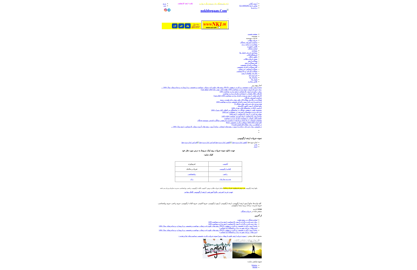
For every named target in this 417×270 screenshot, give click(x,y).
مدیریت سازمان (225, 179)
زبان (191, 179)
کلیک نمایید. (188, 192)
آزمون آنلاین (253, 4)
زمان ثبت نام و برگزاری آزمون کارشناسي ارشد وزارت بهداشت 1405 (232, 222)
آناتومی (225, 164)
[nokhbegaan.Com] (215, 11)
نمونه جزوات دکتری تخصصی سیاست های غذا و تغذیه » (198, 236)
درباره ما (254, 8)
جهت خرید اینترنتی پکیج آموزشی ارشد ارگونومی (213, 192)
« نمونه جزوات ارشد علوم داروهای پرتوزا (232, 236)
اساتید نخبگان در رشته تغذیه (247, 220)
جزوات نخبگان (246, 211)
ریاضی (225, 174)
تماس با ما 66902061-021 (248, 6)
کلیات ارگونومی (225, 169)
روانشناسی (192, 174)
